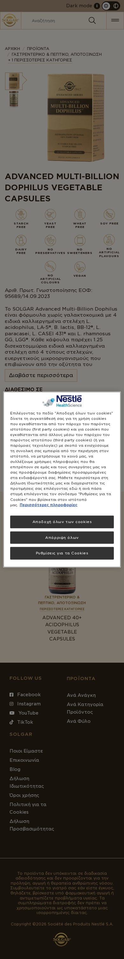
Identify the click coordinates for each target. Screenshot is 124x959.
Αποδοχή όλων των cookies (62, 521)
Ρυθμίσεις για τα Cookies (62, 553)
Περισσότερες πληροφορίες (48, 504)
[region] (62, 479)
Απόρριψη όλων (62, 537)
